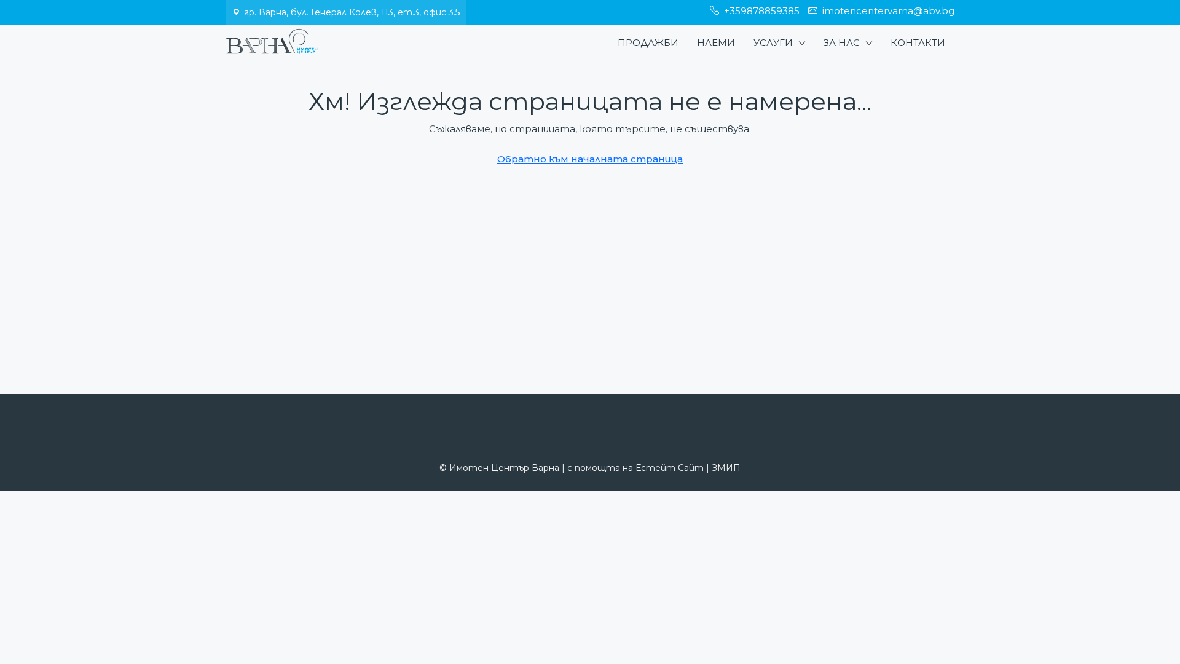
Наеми (716, 43)
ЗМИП (726, 467)
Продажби (648, 43)
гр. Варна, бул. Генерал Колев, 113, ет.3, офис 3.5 (352, 12)
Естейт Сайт (669, 467)
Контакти (918, 43)
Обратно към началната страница (590, 159)
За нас (842, 43)
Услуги (773, 43)
